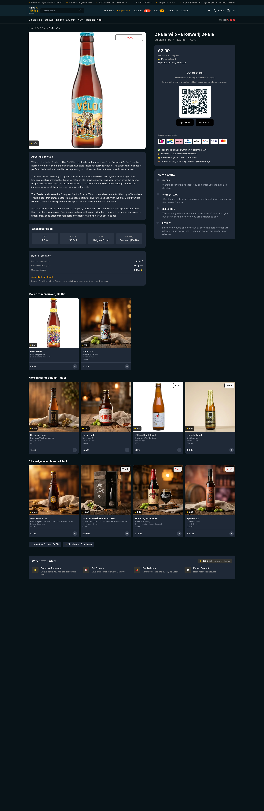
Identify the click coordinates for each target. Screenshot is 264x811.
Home (31, 28)
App (158, 10)
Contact (185, 10)
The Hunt (109, 10)
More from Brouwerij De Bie (45, 544)
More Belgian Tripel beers (78, 544)
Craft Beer (41, 28)
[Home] (33, 10)
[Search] (80, 10)
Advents (141, 10)
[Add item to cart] (75, 366)
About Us (173, 10)
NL (209, 10)
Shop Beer (122, 10)
